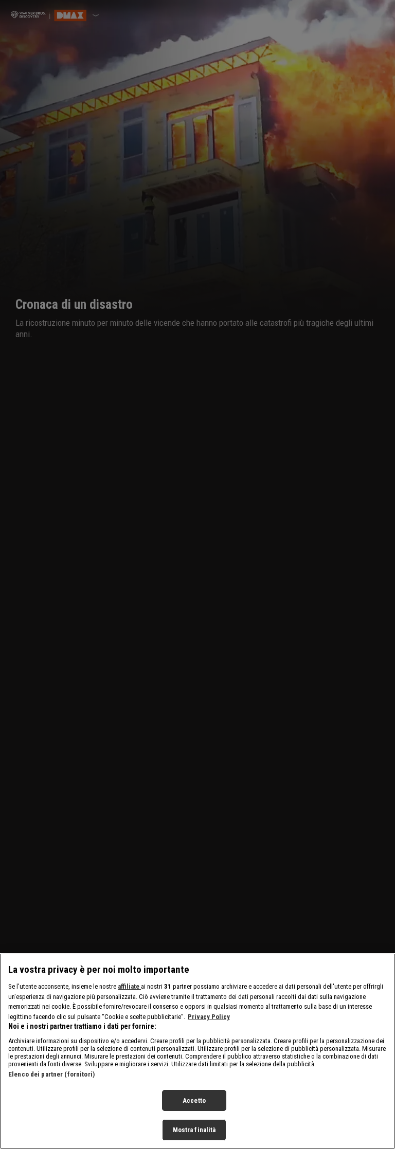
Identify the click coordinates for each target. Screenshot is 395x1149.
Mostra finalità (194, 1130)
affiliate (129, 986)
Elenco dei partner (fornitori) (51, 1074)
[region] (197, 1051)
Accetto (194, 1100)
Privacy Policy (209, 1017)
